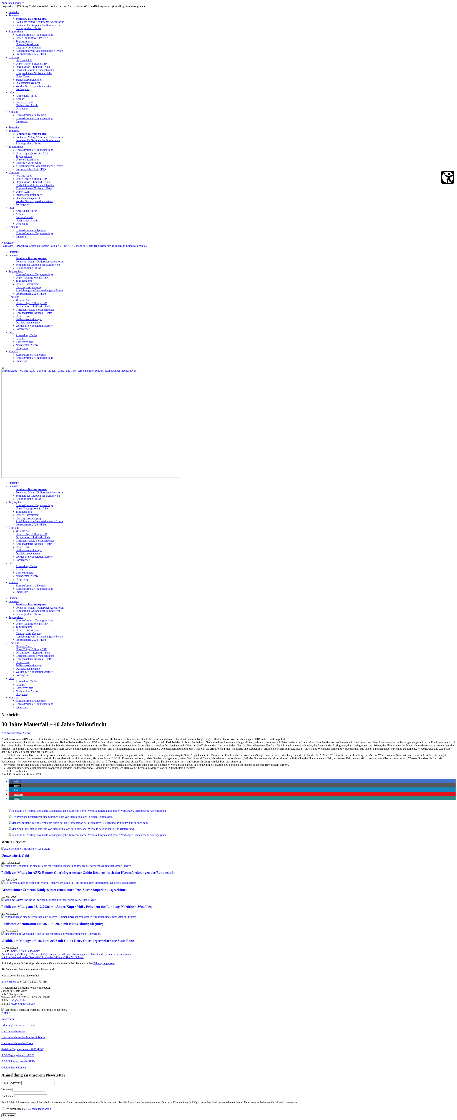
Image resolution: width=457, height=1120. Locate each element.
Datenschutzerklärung (38, 1108)
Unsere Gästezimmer (27, 44)
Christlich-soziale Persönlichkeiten (35, 70)
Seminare (14, 15)
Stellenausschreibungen (29, 79)
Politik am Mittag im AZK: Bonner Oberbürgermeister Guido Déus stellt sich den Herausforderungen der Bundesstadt (87, 872)
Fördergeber (22, 89)
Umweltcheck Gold (15, 856)
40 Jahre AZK (24, 60)
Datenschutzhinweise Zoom (17, 1043)
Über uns (14, 57)
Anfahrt (20, 98)
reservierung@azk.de (23, 1003)
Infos (11, 92)
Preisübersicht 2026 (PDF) (31, 53)
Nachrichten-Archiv (27, 105)
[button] (15, 781)
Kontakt (13, 111)
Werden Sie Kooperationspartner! (34, 86)
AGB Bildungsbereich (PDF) (18, 1061)
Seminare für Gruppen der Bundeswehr (38, 25)
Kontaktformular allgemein (31, 114)
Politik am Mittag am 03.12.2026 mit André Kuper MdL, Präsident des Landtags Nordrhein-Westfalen (76, 907)
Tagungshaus (16, 31)
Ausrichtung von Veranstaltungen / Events (39, 50)
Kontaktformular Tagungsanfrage (34, 34)
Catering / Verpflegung (28, 47)
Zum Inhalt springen (12, 2)
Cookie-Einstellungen (13, 1067)
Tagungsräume (24, 41)
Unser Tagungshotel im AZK (32, 37)
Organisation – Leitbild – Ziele (33, 66)
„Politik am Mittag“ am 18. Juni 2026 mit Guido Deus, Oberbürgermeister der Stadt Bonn (67, 941)
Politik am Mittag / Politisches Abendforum (40, 21)
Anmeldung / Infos (26, 95)
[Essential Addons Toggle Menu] (2, 368)
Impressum (22, 121)
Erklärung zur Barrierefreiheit (18, 1025)
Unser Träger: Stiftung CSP (31, 63)
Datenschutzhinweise (13, 1031)
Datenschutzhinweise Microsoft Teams (23, 1037)
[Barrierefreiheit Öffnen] (448, 177)
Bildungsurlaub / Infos (28, 28)
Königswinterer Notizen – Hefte (34, 73)
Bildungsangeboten (104, 963)
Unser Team (22, 76)
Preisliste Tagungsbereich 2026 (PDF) (22, 1049)
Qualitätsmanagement (28, 82)
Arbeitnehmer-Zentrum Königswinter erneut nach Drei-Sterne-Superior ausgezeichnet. (64, 890)
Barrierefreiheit (24, 102)
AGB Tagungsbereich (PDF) (17, 1055)
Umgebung (22, 108)
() (2, 804)
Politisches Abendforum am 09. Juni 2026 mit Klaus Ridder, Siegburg (52, 924)
